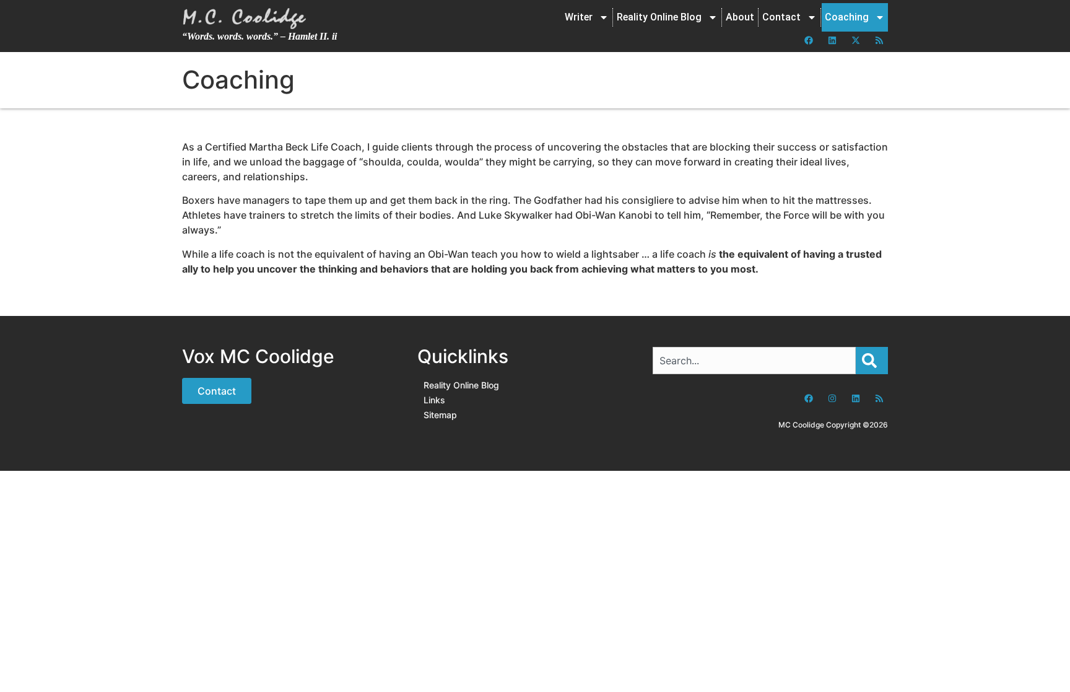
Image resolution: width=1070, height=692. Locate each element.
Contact (781, 17)
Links (434, 400)
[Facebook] (808, 40)
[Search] (872, 360)
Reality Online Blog (659, 17)
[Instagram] (832, 398)
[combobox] (754, 360)
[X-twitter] (855, 40)
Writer (579, 17)
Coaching (847, 17)
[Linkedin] (832, 40)
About (740, 17)
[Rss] (879, 40)
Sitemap (440, 415)
